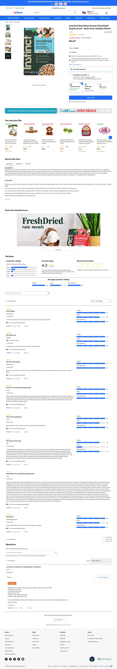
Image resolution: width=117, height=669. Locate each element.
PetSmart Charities (10, 654)
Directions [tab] (28, 164)
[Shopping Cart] (108, 13)
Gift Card (9, 8)
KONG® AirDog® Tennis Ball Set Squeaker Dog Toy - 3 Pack (68, 141)
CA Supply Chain (83, 666)
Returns (34, 644)
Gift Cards (8, 644)
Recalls (49, 666)
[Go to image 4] (8, 49)
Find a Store (90, 635)
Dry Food (17, 22)
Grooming (62, 635)
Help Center (35, 635)
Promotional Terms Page (65, 624)
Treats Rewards (9, 641)
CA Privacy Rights (93, 666)
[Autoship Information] (88, 75)
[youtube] (22, 659)
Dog (7, 22)
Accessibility (35, 648)
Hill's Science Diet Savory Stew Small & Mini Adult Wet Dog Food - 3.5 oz (104, 141)
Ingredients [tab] (19, 164)
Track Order (35, 641)
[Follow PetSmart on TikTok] (18, 659)
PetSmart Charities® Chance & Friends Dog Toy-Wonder (49, 141)
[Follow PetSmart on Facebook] (6, 659)
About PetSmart (9, 635)
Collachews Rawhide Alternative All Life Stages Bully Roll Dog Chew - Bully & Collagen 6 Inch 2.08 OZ (30, 141)
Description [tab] (9, 164)
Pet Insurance (64, 651)
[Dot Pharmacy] (104, 659)
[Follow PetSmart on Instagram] (10, 659)
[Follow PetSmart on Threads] (14, 659)
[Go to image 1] (8, 27)
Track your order (20, 8)
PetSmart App (9, 651)
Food (11, 22)
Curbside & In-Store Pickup (94, 638)
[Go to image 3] (8, 42)
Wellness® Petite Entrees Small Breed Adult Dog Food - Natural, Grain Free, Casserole (86, 141)
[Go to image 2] (8, 34)
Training (62, 644)
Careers (7, 638)
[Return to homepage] (18, 12)
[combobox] (55, 12)
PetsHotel (62, 638)
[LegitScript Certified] (92, 659)
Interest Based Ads (73, 666)
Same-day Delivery (92, 641)
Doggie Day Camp (65, 641)
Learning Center (9, 648)
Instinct (71, 32)
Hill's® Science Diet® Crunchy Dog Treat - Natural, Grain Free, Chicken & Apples (11, 141)
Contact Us (35, 638)
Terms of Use (55, 666)
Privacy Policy (63, 666)
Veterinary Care (64, 648)
